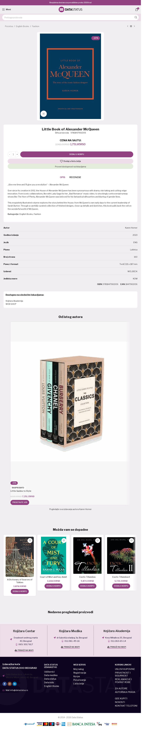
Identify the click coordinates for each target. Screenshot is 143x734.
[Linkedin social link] (15, 684)
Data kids (49, 682)
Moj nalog (78, 669)
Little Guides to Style (20, 491)
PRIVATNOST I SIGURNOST (123, 674)
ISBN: (100, 284)
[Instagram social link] (10, 684)
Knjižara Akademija (14, 301)
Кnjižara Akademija (116, 631)
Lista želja (78, 683)
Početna (9, 26)
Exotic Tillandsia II (121, 577)
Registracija (79, 672)
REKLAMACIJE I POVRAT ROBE (123, 681)
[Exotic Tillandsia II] (121, 555)
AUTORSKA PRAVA (125, 692)
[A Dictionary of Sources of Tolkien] (20, 557)
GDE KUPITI (121, 698)
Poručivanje (79, 680)
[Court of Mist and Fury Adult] (53, 555)
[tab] (62, 177)
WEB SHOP (11, 304)
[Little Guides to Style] (70, 401)
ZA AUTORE (121, 688)
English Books (22, 26)
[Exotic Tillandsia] (87, 555)
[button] (20, 591)
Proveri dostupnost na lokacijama (70, 166)
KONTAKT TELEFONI (126, 705)
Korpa (76, 676)
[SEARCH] (136, 17)
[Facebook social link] (5, 684)
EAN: (122, 284)
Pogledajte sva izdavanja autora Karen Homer (70, 509)
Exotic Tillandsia (87, 577)
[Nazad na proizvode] (131, 26)
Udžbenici (49, 671)
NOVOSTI (120, 702)
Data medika (50, 675)
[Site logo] (70, 9)
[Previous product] (127, 26)
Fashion (35, 26)
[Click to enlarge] (43, 114)
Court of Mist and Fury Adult (53, 577)
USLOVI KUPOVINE (125, 669)
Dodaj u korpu (76, 154)
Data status (50, 679)
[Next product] (134, 26)
